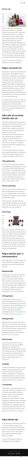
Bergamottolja (20, 291)
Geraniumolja (5, 359)
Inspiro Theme (11, 453)
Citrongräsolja (19, 314)
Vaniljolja (20, 380)
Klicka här (5, 60)
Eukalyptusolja (15, 334)
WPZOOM (18, 453)
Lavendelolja (20, 410)
